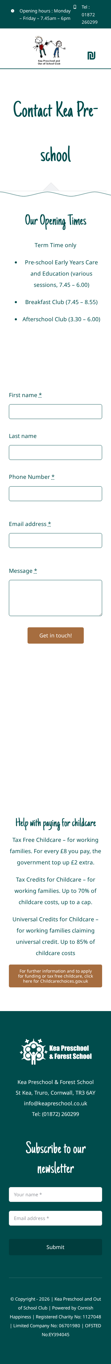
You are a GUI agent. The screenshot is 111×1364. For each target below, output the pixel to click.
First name (25, 395)
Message (23, 571)
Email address (30, 524)
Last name (23, 436)
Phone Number (31, 477)
